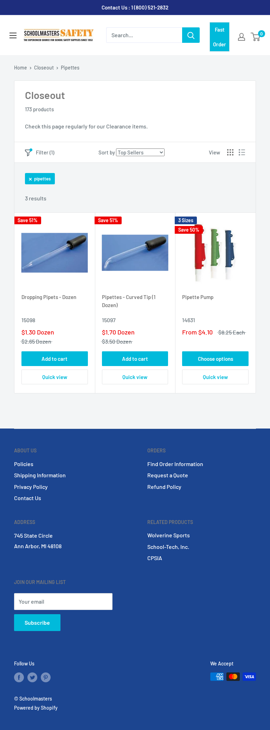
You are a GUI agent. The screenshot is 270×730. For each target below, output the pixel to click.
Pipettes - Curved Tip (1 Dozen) (128, 301)
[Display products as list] (242, 152)
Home (20, 68)
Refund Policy (164, 486)
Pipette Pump (197, 297)
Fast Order (219, 36)
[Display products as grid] (230, 152)
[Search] (191, 35)
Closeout (44, 68)
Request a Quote (167, 475)
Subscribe (37, 622)
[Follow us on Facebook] (19, 677)
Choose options (215, 359)
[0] (255, 37)
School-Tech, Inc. (168, 546)
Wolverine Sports (168, 535)
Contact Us (27, 498)
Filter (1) (45, 152)
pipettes (42, 178)
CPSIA (154, 558)
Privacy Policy (31, 486)
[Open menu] (13, 35)
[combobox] (144, 35)
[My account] (241, 37)
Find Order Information (175, 463)
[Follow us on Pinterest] (46, 677)
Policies (23, 463)
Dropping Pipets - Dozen (48, 297)
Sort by (106, 152)
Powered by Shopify (36, 708)
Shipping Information (40, 475)
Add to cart (54, 359)
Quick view (54, 377)
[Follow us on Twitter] (32, 677)
